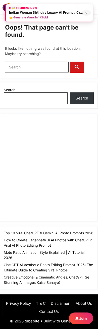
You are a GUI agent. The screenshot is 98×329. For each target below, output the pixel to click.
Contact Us (49, 311)
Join (82, 318)
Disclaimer (60, 303)
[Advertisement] (49, 166)
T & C (41, 303)
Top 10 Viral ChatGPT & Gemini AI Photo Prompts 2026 (48, 233)
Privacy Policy (18, 303)
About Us (83, 303)
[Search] (77, 67)
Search (9, 90)
